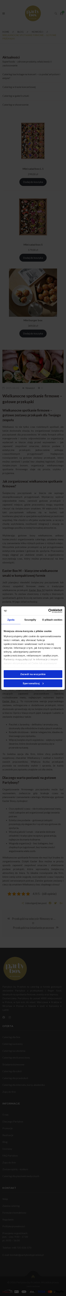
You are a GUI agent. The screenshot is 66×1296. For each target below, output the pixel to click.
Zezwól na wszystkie (33, 674)
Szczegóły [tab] (30, 619)
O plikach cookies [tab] (52, 619)
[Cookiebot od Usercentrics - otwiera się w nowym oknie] (48, 611)
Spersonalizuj (31, 683)
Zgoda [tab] (11, 619)
